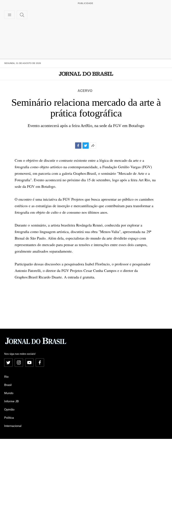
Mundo (8, 393)
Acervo (85, 91)
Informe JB (11, 401)
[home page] (86, 74)
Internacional (12, 426)
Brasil (8, 385)
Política (9, 417)
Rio (6, 376)
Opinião (9, 409)
